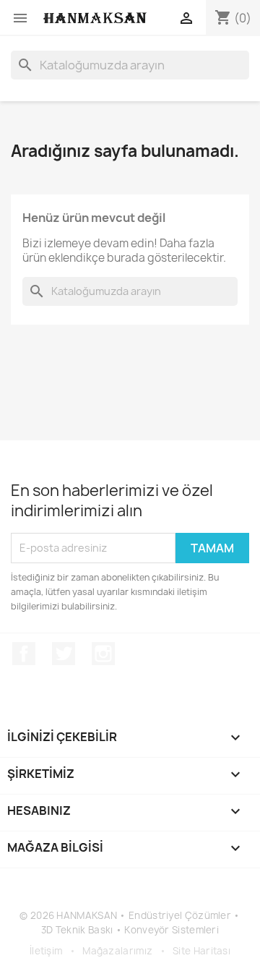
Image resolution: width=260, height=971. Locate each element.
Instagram (103, 653)
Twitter (63, 653)
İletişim (46, 950)
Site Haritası (201, 950)
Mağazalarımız (117, 950)
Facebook (23, 653)
